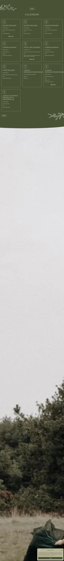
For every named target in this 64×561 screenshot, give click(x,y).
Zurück (32, 8)
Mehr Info (10, 36)
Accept (50, 558)
